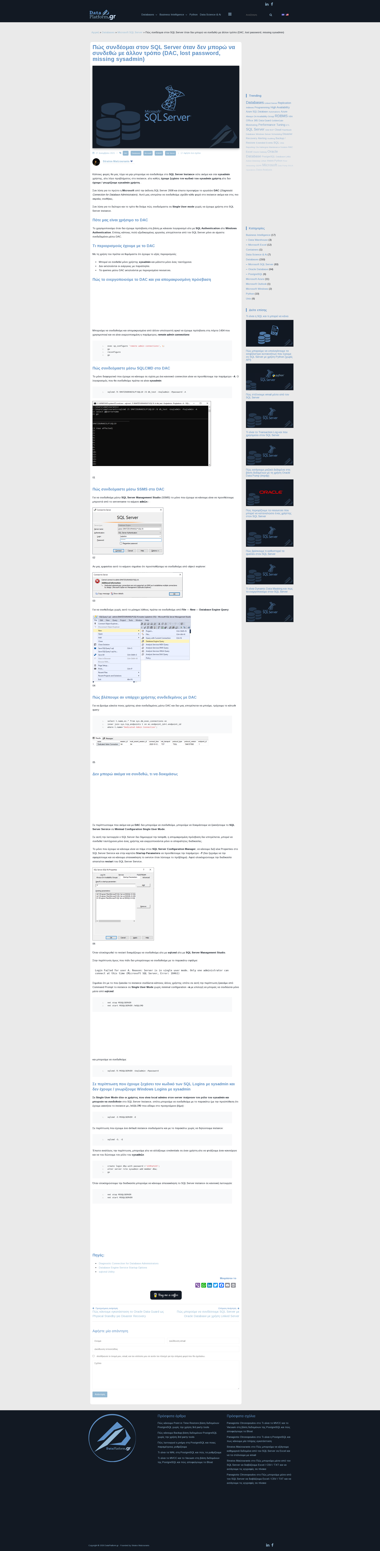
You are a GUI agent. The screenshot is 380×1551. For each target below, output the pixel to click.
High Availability (280, 107)
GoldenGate (277, 120)
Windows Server (263, 134)
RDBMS (159, 153)
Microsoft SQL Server (130, 32)
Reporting (250, 147)
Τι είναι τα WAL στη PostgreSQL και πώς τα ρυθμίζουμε (189, 1452)
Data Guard (265, 120)
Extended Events (264, 142)
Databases (147, 14)
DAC (125, 153)
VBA (290, 116)
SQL (276, 142)
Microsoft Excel (257, 244)
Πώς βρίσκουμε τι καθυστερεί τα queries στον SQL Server (265, 552)
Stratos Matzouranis (116, 161)
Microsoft (148, 153)
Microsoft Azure (255, 279)
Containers (252, 249)
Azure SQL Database (257, 111)
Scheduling (276, 134)
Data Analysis (264, 169)
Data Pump (283, 165)
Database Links (283, 156)
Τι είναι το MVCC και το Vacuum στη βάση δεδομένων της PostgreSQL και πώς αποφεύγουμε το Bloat (258, 1427)
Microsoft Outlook (256, 284)
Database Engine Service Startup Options (123, 1267)
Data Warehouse (258, 240)
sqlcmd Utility (107, 1271)
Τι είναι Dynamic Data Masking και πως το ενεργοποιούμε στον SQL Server (269, 590)
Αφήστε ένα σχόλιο (192, 153)
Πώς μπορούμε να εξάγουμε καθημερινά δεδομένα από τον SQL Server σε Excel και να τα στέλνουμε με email (258, 1451)
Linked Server (271, 103)
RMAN (270, 160)
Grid (267, 130)
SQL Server (170, 153)
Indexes (250, 107)
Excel (249, 151)
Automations (274, 112)
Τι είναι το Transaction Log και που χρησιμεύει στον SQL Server (267, 434)
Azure (284, 111)
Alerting (262, 138)
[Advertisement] (165, 306)
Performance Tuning (271, 124)
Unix (282, 143)
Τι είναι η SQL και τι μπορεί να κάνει (267, 316)
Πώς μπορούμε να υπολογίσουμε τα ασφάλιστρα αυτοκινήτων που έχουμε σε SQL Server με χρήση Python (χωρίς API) (269, 355)
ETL (288, 125)
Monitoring (252, 125)
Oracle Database (258, 269)
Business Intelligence (172, 14)
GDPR (259, 165)
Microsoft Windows (257, 288)
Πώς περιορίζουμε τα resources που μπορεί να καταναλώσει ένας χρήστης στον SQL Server (268, 513)
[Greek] (283, 15)
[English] (287, 15)
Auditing (271, 138)
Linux (263, 161)
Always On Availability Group (260, 116)
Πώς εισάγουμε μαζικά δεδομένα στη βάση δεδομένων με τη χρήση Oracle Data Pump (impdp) (268, 472)
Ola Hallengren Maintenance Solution (272, 147)
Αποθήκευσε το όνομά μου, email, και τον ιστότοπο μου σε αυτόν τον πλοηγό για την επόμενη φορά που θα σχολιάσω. (151, 1356)
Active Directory (253, 161)
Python (194, 14)
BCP (272, 130)
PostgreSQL (268, 156)
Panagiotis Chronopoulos (241, 1437)
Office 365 (252, 120)
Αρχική (95, 32)
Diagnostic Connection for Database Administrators (129, 1263)
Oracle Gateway (260, 152)
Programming (262, 107)
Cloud (278, 129)
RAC (290, 147)
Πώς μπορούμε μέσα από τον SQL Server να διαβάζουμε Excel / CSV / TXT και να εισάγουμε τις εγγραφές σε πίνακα (258, 1464)
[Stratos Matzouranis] (96, 164)
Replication (284, 102)
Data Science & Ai (210, 14)
